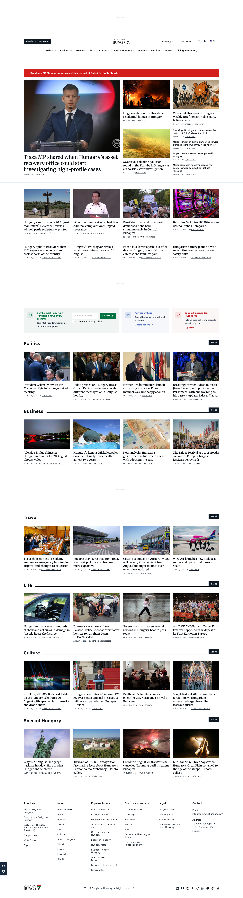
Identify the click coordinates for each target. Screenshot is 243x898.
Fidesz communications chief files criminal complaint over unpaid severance (95, 226)
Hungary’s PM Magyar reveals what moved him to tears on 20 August (93, 250)
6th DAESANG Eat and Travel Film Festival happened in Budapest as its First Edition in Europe (195, 630)
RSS (127, 829)
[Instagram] (187, 888)
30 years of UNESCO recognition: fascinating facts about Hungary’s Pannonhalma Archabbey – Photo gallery (95, 767)
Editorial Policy (167, 819)
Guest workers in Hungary (100, 833)
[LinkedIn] (177, 888)
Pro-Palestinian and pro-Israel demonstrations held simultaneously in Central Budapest (143, 228)
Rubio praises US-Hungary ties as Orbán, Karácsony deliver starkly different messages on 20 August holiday (95, 390)
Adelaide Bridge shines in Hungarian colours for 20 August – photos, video (47, 456)
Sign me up (107, 315)
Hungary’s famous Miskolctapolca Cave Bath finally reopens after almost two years (95, 456)
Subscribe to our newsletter (37, 41)
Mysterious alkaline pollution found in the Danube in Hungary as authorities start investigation (146, 165)
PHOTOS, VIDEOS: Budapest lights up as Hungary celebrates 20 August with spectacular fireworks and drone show (46, 699)
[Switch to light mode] (205, 41)
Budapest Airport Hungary (100, 851)
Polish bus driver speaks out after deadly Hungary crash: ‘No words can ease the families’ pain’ (145, 250)
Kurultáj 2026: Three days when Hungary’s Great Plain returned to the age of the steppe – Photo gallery (195, 767)
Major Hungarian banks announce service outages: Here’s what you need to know (195, 143)
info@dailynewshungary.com (207, 813)
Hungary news (64, 809)
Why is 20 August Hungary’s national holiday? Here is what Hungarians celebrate (43, 765)
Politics (50, 50)
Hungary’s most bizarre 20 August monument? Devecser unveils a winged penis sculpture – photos (46, 226)
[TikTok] (197, 888)
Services (155, 50)
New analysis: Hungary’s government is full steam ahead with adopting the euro (144, 456)
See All (214, 342)
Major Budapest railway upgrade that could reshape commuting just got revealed (193, 168)
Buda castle (97, 870)
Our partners (30, 835)
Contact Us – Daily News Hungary (37, 818)
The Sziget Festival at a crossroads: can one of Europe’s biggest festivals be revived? (196, 456)
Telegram (130, 819)
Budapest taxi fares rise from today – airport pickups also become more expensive (96, 562)
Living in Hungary (187, 50)
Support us (190, 328)
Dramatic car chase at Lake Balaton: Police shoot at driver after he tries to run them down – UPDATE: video (96, 632)
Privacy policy (166, 814)
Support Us (185, 41)
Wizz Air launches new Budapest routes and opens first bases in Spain (194, 562)
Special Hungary (122, 50)
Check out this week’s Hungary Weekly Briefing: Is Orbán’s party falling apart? (194, 116)
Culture (103, 50)
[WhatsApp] (202, 888)
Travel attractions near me (103, 826)
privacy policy (95, 321)
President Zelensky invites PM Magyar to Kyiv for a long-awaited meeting (46, 388)
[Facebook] (182, 888)
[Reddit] (213, 888)
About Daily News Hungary (33, 811)
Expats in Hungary (101, 839)
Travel (79, 50)
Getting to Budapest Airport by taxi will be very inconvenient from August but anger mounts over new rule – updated (146, 564)
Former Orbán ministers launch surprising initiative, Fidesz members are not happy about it (144, 388)
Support (28, 845)
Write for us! (30, 840)
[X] (192, 888)
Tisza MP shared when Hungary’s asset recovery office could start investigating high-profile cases (71, 163)
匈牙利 (60, 859)
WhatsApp (130, 814)
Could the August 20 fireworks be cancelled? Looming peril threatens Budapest (146, 765)
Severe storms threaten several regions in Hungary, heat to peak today (144, 630)
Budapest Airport (100, 814)
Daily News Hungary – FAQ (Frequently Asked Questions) (36, 827)
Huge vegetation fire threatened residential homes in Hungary (144, 114)
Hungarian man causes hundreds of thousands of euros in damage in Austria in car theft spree (47, 630)
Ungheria (62, 854)
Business (65, 50)
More (168, 50)
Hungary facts (98, 844)
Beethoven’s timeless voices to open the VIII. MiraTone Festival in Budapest (145, 697)
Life (91, 50)
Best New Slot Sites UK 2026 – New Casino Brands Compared (196, 224)
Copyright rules (167, 809)
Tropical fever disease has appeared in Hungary (193, 155)
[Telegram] (207, 888)
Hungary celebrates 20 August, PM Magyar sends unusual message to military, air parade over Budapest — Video (96, 699)
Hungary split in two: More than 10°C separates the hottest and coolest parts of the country (45, 250)
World (141, 50)
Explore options (142, 325)
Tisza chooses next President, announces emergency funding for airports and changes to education (46, 562)
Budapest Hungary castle (104, 865)
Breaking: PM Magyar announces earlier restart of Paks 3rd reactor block (74, 72)
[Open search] (199, 41)
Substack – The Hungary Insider (137, 835)
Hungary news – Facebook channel (134, 843)
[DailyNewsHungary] (121, 41)
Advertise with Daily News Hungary (169, 826)
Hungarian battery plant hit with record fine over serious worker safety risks (194, 250)
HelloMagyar (167, 41)
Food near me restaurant (104, 819)
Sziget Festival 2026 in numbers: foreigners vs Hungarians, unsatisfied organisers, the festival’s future (194, 699)
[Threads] (218, 888)
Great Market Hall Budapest (100, 858)
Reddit (128, 824)
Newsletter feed (133, 809)
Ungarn (61, 849)
